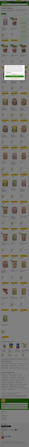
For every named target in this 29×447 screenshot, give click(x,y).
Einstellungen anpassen (14, 74)
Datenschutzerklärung (8, 72)
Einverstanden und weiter (14, 76)
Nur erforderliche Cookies (14, 78)
